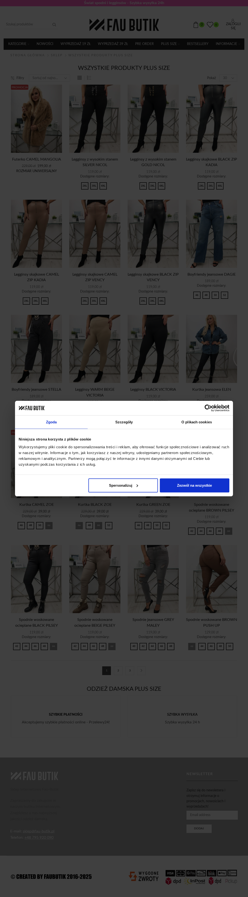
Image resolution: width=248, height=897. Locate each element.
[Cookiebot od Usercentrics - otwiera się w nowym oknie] (208, 408)
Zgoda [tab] (51, 422)
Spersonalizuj (120, 485)
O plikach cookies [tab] (196, 422)
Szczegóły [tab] (124, 422)
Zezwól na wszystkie (194, 485)
